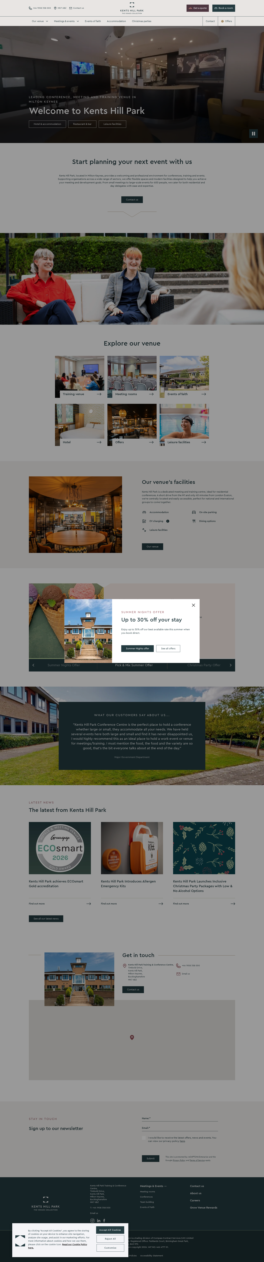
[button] (20, 1240)
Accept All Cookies (110, 1230)
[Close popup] (193, 605)
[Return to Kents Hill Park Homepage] (131, 8)
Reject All (110, 1239)
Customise (110, 1248)
